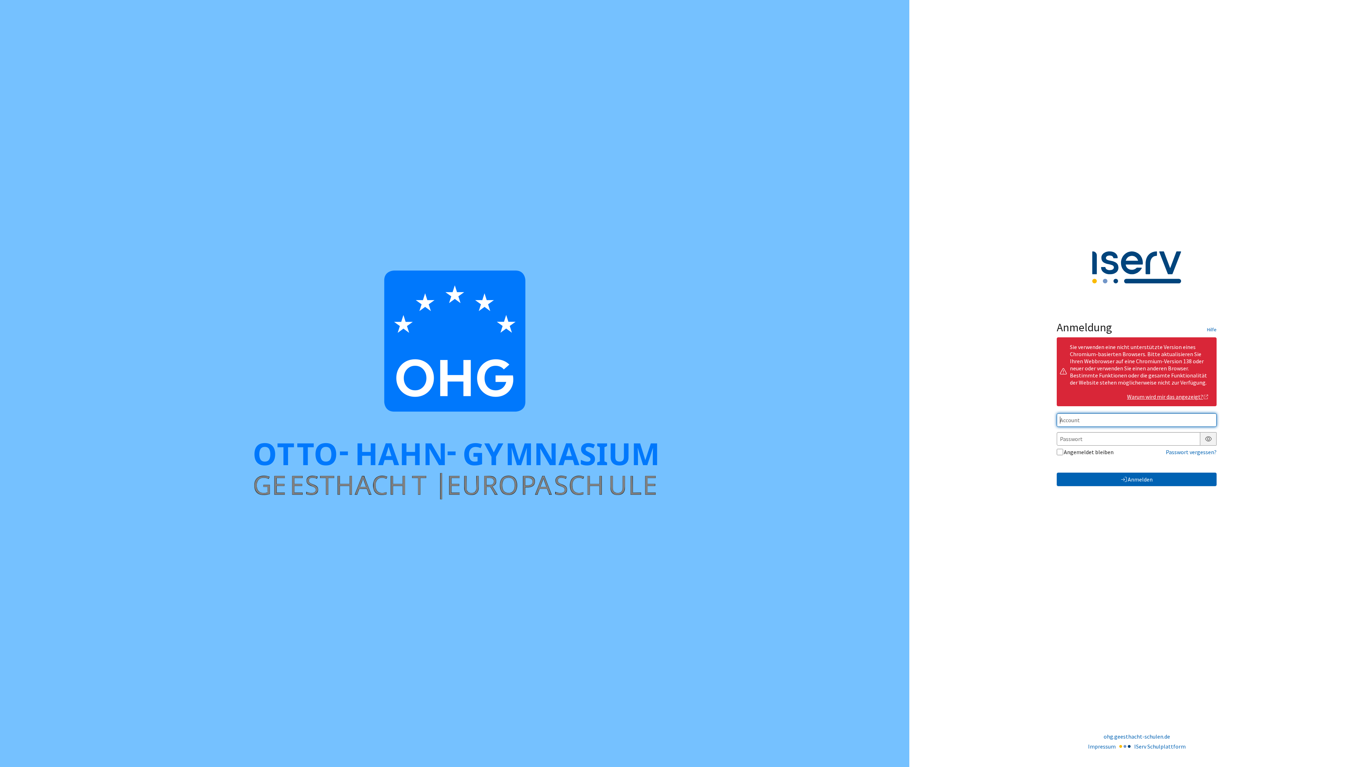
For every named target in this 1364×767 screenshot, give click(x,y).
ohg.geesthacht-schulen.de (1137, 736)
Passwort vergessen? (1191, 452)
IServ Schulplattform (1160, 746)
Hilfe (1212, 329)
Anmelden (1140, 479)
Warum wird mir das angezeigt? (1165, 396)
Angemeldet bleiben (1089, 452)
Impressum (1102, 746)
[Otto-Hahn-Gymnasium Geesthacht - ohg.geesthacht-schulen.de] (455, 383)
